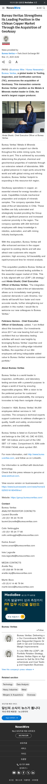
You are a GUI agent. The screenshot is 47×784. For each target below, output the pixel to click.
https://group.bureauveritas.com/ (26, 497)
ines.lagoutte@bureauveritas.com (18, 555)
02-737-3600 (24, 764)
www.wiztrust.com (10, 475)
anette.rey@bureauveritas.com (17, 572)
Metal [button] (24, 689)
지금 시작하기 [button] (10, 718)
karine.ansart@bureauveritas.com (18, 545)
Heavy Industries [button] (10, 689)
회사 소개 (19, 780)
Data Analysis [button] (23, 684)
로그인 (11, 780)
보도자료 (23, 743)
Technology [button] (8, 684)
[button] (3, 62)
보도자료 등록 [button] (23, 735)
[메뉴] (3, 8)
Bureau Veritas (9, 53)
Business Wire (17, 69)
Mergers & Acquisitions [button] (13, 694)
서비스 (23, 748)
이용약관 (27, 780)
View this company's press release (18, 669)
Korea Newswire (34, 69)
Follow (41, 630)
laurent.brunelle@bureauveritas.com (19, 521)
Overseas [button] (31, 694)
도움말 (23, 759)
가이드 (23, 754)
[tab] (23, 743)
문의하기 (23, 768)
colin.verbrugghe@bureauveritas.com (20, 534)
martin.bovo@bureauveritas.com (18, 586)
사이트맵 (35, 780)
